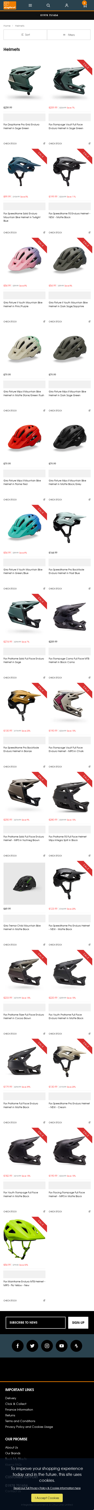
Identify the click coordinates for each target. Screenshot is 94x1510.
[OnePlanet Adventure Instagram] (47, 1346)
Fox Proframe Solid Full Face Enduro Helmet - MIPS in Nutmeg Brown (23, 838)
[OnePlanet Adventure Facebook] (18, 1346)
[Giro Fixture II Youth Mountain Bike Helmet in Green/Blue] (24, 528)
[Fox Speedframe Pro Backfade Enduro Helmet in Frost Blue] (70, 528)
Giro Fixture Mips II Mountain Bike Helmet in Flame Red (22, 482)
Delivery (10, 1398)
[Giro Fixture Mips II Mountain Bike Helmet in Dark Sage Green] (70, 350)
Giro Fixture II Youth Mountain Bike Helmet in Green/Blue (22, 571)
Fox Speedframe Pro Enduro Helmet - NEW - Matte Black (69, 927)
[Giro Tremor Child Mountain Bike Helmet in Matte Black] (24, 884)
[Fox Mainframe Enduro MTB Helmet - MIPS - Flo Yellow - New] (24, 1239)
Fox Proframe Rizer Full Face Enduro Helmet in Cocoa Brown (23, 1016)
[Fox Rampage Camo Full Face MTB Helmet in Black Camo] (70, 617)
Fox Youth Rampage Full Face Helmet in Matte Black (20, 1194)
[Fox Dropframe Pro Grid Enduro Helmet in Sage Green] (24, 82)
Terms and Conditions (20, 1421)
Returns (10, 1415)
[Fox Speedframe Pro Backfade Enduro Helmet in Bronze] (24, 706)
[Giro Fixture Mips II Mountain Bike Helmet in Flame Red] (24, 439)
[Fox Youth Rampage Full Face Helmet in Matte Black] (24, 1150)
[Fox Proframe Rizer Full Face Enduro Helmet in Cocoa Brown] (24, 973)
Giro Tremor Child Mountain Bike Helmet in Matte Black (22, 927)
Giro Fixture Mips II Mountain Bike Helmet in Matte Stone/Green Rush (23, 393)
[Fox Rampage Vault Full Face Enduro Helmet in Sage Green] (70, 82)
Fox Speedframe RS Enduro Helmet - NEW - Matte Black (69, 215)
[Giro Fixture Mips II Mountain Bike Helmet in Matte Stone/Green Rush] (24, 350)
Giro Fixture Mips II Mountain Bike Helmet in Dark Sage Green (67, 393)
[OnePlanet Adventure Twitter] (32, 1346)
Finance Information (19, 1409)
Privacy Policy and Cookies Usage (29, 1427)
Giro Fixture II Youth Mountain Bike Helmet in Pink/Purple (22, 304)
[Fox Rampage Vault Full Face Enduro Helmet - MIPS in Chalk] (70, 706)
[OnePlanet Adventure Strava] (76, 1346)
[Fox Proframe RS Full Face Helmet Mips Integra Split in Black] (70, 795)
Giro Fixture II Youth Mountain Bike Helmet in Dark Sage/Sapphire (68, 304)
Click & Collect (15, 1404)
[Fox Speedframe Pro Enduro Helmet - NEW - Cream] (70, 1061)
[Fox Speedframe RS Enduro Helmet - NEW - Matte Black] (70, 171)
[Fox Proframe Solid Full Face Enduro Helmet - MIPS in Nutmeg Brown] (24, 795)
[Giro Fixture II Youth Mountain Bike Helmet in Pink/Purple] (24, 261)
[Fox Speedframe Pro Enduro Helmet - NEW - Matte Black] (70, 884)
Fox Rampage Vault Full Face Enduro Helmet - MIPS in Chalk (66, 749)
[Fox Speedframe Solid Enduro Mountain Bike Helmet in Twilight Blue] (24, 171)
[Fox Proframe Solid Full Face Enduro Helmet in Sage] (24, 617)
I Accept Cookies (47, 1498)
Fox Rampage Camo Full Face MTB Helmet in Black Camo (69, 660)
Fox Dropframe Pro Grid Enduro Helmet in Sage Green (21, 126)
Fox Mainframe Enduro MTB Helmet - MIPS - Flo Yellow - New (24, 1283)
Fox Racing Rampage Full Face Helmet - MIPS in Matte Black (67, 1194)
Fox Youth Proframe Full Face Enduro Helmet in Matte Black (66, 1016)
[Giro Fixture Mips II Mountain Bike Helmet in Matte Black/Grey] (70, 439)
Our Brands (12, 1453)
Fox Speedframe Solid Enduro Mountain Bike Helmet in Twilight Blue (21, 217)
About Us (11, 1447)
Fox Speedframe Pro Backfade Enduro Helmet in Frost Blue (66, 571)
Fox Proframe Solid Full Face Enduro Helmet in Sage (23, 660)
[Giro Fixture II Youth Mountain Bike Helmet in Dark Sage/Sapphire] (70, 261)
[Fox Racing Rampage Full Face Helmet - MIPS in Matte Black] (70, 1150)
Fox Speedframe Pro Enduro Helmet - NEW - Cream (69, 1105)
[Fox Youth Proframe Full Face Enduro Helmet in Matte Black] (70, 973)
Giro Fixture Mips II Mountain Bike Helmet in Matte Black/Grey (67, 482)
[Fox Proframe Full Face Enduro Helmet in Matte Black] (24, 1061)
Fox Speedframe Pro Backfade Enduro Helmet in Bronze (21, 749)
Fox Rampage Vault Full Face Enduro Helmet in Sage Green (66, 126)
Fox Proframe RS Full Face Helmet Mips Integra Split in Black (68, 838)
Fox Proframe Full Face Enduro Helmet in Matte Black (20, 1105)
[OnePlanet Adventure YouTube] (62, 1346)
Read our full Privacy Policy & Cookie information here (47, 1488)
